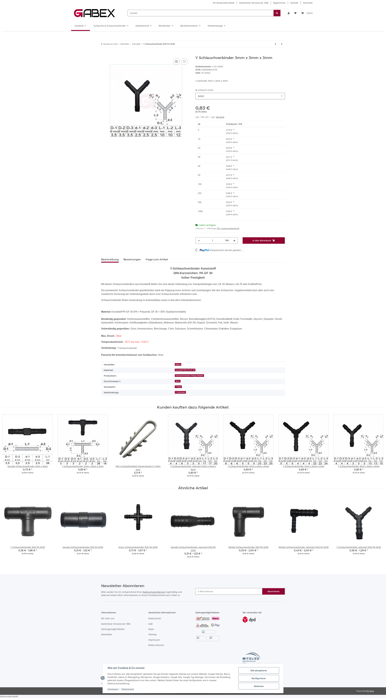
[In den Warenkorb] (103, 54)
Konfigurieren (259, 678)
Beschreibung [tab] (110, 259)
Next (378, 447)
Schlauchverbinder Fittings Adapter (189, 375)
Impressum (113, 689)
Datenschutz (128, 689)
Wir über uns (107, 618)
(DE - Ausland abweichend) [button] (228, 228)
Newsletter (106, 634)
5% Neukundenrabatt (223, 2)
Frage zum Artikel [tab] (157, 259)
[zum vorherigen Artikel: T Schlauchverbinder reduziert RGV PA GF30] (275, 44)
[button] (288, 13)
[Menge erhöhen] (234, 240)
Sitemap (152, 634)
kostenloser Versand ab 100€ (253, 2)
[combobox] (240, 96)
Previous (7, 447)
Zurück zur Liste (110, 44)
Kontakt (294, 2)
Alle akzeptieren (258, 670)
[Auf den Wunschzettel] (184, 61)
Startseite (308, 2)
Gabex (178, 364)
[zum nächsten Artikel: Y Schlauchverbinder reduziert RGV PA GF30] (282, 44)
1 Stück (178, 387)
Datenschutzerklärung (154, 592)
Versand (220, 117)
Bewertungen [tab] (132, 259)
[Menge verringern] (199, 240)
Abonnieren (273, 591)
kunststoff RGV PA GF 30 (185, 370)
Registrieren (279, 2)
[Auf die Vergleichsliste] (176, 61)
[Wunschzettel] (295, 13)
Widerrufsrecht (156, 645)
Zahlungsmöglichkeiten (113, 629)
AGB (150, 623)
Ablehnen (259, 686)
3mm (178, 381)
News (151, 629)
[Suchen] (277, 13)
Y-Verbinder (180, 392)
